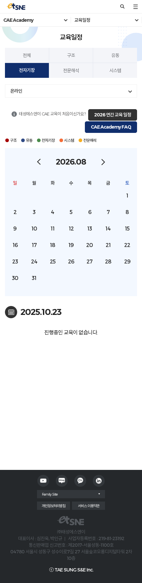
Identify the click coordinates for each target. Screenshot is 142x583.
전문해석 (71, 70)
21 (108, 245)
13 (89, 228)
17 (34, 245)
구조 (71, 55)
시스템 (115, 70)
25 (52, 261)
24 (34, 261)
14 (108, 228)
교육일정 (82, 20)
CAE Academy (18, 20)
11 (52, 228)
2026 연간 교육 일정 (112, 115)
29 (127, 261)
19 (71, 245)
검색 (122, 6)
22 (127, 245)
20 (89, 245)
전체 (27, 55)
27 (89, 261)
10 (34, 228)
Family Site (49, 494)
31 (34, 278)
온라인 (16, 91)
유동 (115, 55)
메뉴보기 (135, 6)
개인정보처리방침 (53, 506)
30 (15, 278)
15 (127, 228)
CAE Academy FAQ (111, 127)
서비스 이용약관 (88, 506)
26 (71, 261)
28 (108, 261)
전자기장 (27, 70)
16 (15, 245)
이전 (38, 162)
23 (15, 261)
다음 (103, 162)
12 (71, 228)
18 (52, 245)
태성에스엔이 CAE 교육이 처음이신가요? (52, 113)
